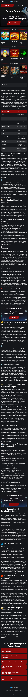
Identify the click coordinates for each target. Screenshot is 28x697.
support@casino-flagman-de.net (14, 690)
